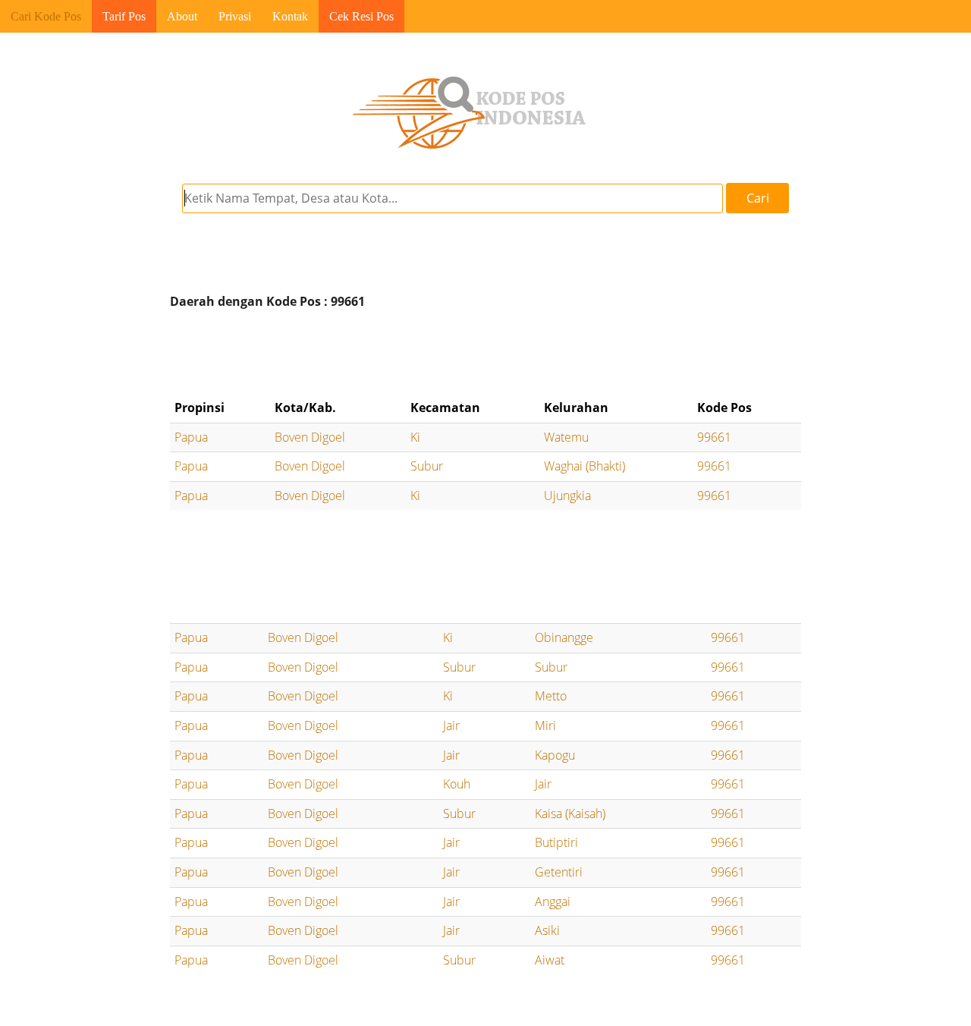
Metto (551, 696)
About (182, 16)
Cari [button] (757, 198)
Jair (451, 725)
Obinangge (564, 637)
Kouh (456, 784)
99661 (714, 437)
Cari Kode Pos (46, 16)
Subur (426, 466)
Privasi (234, 16)
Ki (415, 437)
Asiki (547, 930)
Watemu (566, 437)
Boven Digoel (310, 437)
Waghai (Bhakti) (584, 466)
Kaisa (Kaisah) (570, 813)
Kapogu (555, 755)
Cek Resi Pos (361, 16)
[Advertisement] (485, 354)
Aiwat (549, 960)
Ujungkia (567, 495)
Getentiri (559, 872)
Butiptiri (556, 842)
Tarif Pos (124, 16)
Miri (545, 725)
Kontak (290, 16)
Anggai (552, 901)
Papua (191, 437)
